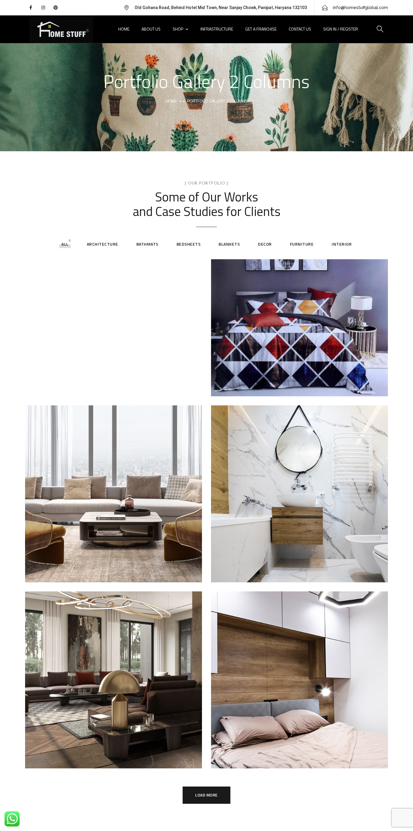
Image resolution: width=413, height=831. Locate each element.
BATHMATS (147, 244)
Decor (265, 244)
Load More (206, 795)
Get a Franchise (261, 29)
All (65, 244)
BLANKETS (229, 244)
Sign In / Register (340, 29)
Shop (178, 29)
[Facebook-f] (30, 7)
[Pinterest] (55, 7)
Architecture (102, 244)
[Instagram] (42, 7)
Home (123, 29)
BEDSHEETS (189, 244)
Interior (342, 244)
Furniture (302, 244)
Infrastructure (216, 29)
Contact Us (300, 29)
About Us (151, 29)
